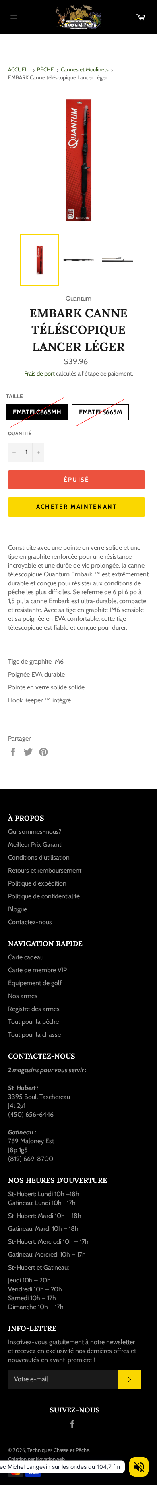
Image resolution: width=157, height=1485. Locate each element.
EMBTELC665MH (37, 410)
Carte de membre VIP (37, 970)
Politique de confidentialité (44, 896)
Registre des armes (34, 1009)
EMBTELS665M (100, 410)
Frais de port (39, 373)
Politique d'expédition (37, 883)
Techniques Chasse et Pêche (58, 1450)
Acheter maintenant (76, 506)
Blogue (17, 909)
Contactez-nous (30, 922)
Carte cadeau (25, 957)
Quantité (19, 433)
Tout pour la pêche (33, 1022)
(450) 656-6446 (31, 1114)
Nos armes (22, 996)
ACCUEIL (18, 69)
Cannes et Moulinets (85, 69)
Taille (14, 396)
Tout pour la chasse (34, 1034)
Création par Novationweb (36, 1459)
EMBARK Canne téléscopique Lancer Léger (57, 77)
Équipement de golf (35, 983)
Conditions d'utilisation (39, 857)
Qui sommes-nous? (34, 831)
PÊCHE (45, 69)
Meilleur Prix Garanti (35, 844)
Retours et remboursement (44, 870)
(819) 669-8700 (30, 1159)
